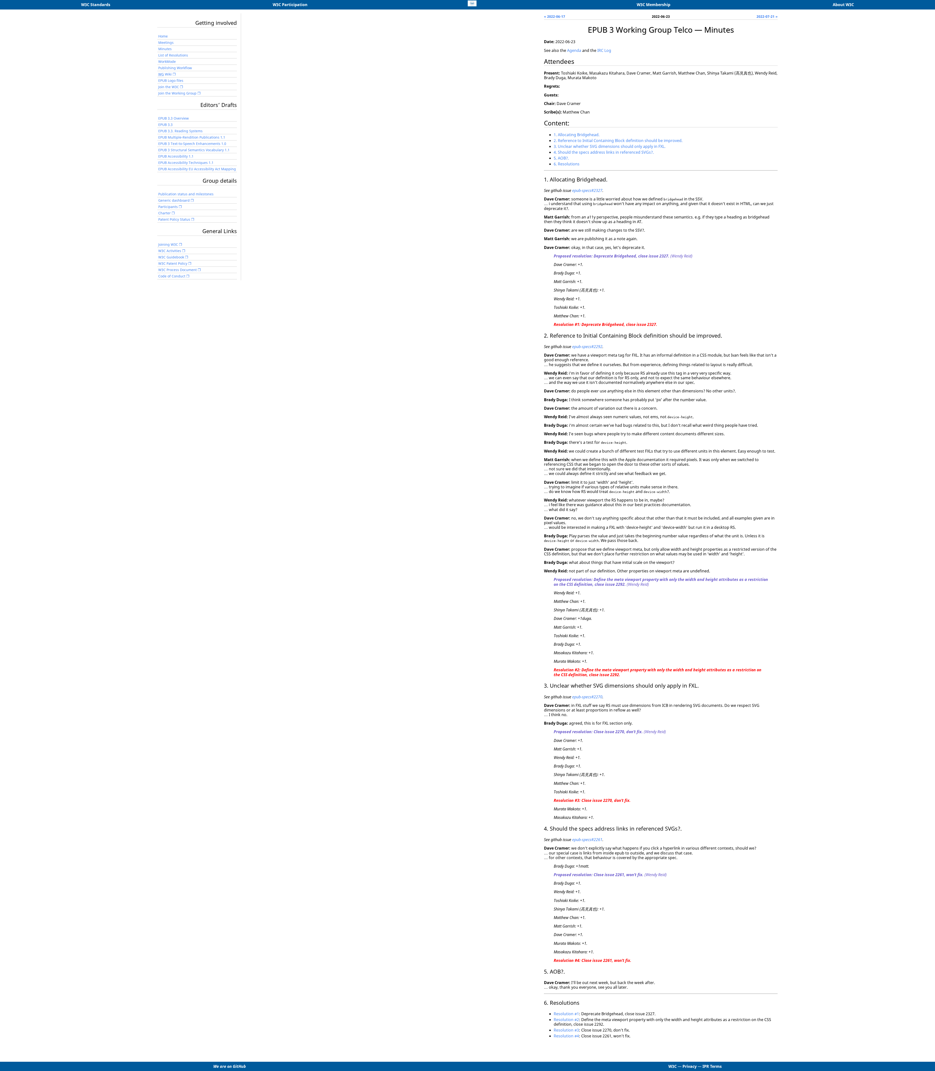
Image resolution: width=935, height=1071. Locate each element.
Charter (164, 213)
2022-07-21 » (767, 16)
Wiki (165, 74)
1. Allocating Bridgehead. (576, 134)
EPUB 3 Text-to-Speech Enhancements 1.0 (192, 143)
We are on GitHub (229, 1066)
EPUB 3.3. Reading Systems (180, 131)
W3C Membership (653, 4)
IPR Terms (712, 1066)
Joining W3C (168, 244)
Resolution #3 (566, 1030)
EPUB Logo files (170, 80)
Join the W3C (168, 87)
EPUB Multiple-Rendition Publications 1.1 (191, 137)
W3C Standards (95, 4)
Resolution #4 (566, 1036)
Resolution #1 (566, 1013)
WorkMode (167, 61)
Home (163, 36)
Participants (168, 206)
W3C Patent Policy (172, 263)
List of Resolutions (173, 55)
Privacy (690, 1066)
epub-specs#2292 (587, 346)
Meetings (166, 42)
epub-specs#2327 (587, 190)
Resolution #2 (566, 1019)
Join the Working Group (177, 93)
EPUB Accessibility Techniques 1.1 (186, 162)
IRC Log (604, 50)
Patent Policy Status (174, 219)
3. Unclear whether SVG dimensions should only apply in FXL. (609, 146)
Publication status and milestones (186, 194)
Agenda (574, 50)
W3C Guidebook (171, 257)
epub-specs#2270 (587, 697)
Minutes (165, 49)
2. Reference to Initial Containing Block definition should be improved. (618, 140)
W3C (672, 1066)
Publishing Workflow (175, 68)
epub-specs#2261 (587, 839)
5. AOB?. (561, 158)
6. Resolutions (567, 164)
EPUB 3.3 (165, 124)
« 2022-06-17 (554, 16)
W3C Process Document (177, 269)
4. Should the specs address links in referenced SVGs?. (604, 152)
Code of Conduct (171, 276)
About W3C (843, 4)
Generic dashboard (174, 200)
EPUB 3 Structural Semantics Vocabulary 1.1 (194, 150)
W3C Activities (169, 250)
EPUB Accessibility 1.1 (176, 156)
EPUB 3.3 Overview (173, 118)
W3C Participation (290, 4)
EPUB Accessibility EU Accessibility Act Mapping (197, 169)
